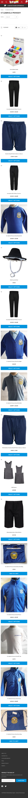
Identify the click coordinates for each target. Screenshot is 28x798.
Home (2, 9)
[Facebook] (3, 786)
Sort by (2, 16)
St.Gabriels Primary (9, 9)
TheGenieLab (21, 792)
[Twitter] (6, 786)
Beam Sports (12, 792)
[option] (14, 4)
